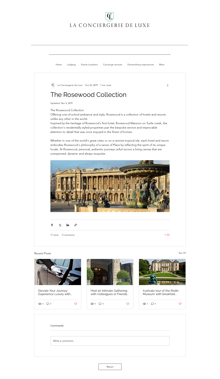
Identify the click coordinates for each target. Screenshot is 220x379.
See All (182, 252)
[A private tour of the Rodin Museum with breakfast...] (162, 272)
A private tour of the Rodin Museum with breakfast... (161, 292)
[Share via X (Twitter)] (59, 224)
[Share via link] (75, 224)
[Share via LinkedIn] (67, 224)
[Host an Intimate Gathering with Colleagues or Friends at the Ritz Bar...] (110, 272)
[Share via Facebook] (51, 224)
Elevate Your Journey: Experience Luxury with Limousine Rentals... (54, 292)
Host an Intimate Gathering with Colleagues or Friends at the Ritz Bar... (109, 292)
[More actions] (168, 85)
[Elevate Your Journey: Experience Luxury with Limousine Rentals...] (57, 272)
